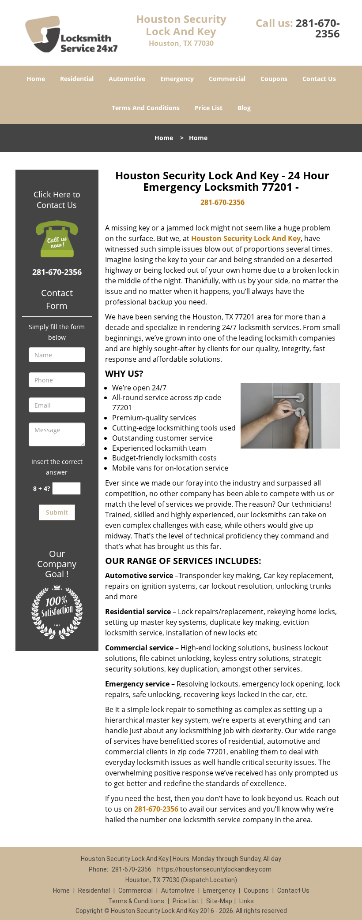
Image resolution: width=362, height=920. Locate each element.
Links (246, 901)
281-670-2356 (318, 28)
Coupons (273, 78)
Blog (244, 108)
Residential (77, 78)
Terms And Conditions (146, 108)
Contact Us (319, 78)
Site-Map (219, 901)
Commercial (227, 78)
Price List (208, 108)
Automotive (127, 78)
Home (35, 78)
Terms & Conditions (136, 901)
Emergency (177, 78)
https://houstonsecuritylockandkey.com (214, 869)
